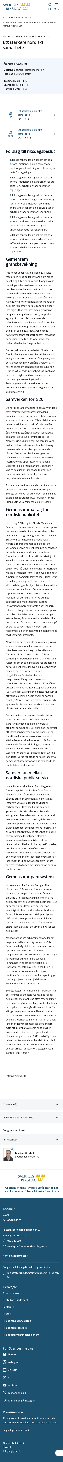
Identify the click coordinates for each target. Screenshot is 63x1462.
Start (5, 17)
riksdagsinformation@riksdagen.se (27, 1246)
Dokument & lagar (20, 17)
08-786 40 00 (14, 1220)
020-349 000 (14, 1240)
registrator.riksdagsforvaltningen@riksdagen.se (33, 1275)
